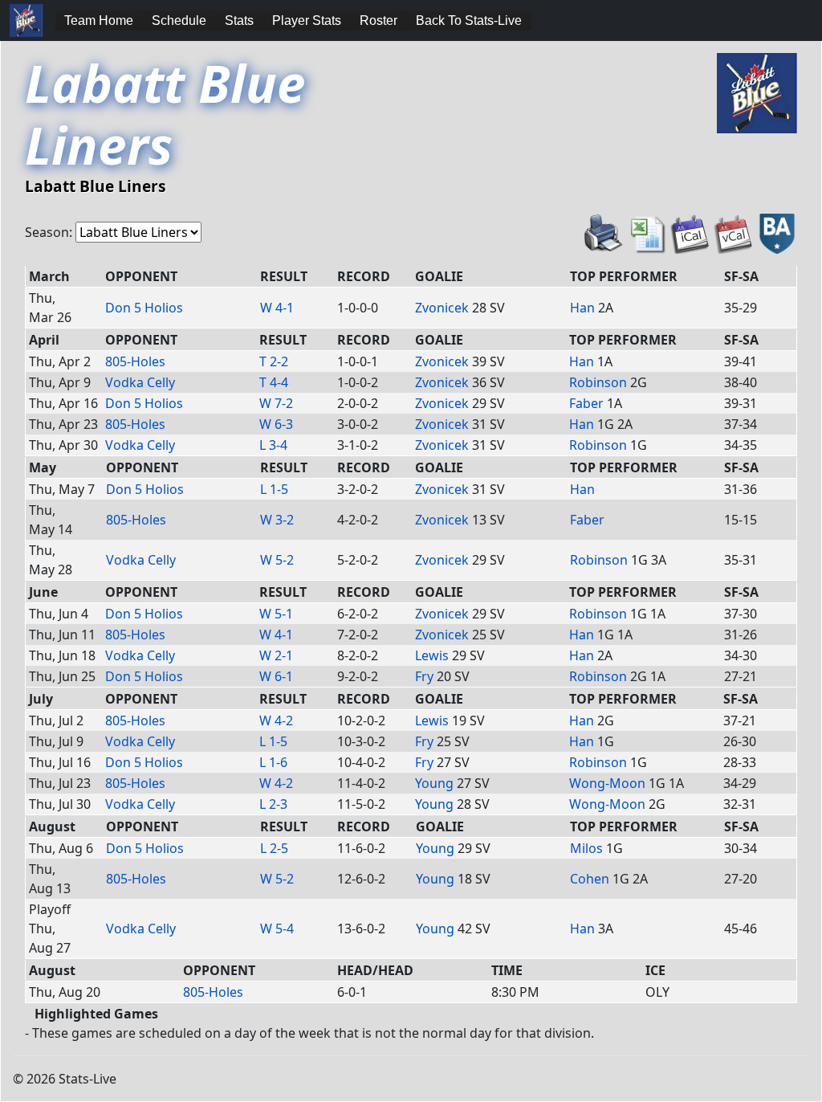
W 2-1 (276, 655)
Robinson (598, 382)
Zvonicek (442, 307)
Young (434, 783)
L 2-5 (274, 848)
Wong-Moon (607, 783)
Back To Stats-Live (469, 20)
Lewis (432, 655)
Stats (239, 20)
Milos (586, 848)
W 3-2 (277, 520)
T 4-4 (273, 382)
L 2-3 (273, 804)
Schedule (179, 20)
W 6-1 (276, 676)
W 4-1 (277, 307)
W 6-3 (276, 424)
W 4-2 (276, 720)
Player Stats (306, 20)
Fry (424, 676)
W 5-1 (276, 613)
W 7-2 (276, 403)
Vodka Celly (140, 382)
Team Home (98, 20)
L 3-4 (273, 445)
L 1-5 (274, 489)
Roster (378, 20)
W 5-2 (277, 560)
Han (582, 307)
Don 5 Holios (144, 307)
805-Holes (135, 361)
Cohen (589, 879)
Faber (586, 403)
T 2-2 (273, 361)
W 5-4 (277, 928)
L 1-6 (273, 762)
